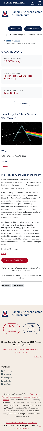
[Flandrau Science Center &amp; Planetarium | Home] (21, 13)
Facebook (8, 371)
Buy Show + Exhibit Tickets (14, 260)
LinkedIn (7, 381)
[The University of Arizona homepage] (13, 3)
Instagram (8, 378)
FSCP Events (6, 285)
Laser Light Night (18, 285)
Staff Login (38, 357)
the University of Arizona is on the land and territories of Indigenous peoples (21, 397)
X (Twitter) (8, 374)
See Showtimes (33, 29)
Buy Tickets (15, 29)
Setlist (3, 254)
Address (4, 166)
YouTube (7, 384)
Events (17, 41)
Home (8, 41)
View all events (21, 103)
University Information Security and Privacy (21, 423)
